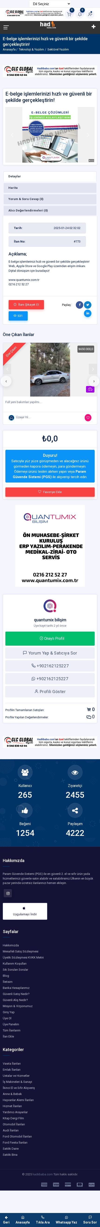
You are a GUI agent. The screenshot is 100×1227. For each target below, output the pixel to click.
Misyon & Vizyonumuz (18, 1006)
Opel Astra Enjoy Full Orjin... (23, 402)
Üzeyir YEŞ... (24, 417)
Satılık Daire (11, 1148)
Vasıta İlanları (12, 1063)
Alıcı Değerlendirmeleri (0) (28, 210)
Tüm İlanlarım (11, 1030)
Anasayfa (9, 49)
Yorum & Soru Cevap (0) (25, 199)
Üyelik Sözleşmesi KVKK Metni (23, 957)
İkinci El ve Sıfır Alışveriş (19, 1088)
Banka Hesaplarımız (16, 988)
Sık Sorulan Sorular (15, 969)
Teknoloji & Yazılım (31, 49)
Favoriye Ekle (52, 492)
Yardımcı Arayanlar (15, 1112)
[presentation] (6, 381)
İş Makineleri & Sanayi (17, 1082)
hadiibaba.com (43, 1174)
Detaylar (14, 176)
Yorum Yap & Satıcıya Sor (52, 653)
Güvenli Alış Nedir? (15, 1000)
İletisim (8, 982)
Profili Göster (52, 691)
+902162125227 (52, 665)
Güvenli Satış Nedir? (16, 994)
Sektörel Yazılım (58, 49)
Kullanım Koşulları (15, 963)
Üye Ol (7, 1018)
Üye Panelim (11, 1024)
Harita (13, 188)
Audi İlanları (11, 1130)
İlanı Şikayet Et (28, 304)
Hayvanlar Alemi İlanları (18, 1100)
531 (20, 316)
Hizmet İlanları (12, 1106)
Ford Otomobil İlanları (17, 1136)
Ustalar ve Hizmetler (16, 1075)
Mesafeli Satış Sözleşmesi (20, 951)
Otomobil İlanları (14, 1124)
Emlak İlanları (11, 1069)
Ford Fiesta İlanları (15, 1142)
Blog (6, 975)
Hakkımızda (11, 945)
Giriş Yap (9, 1012)
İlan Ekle (8, 1036)
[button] (12, 135)
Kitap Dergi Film (13, 1118)
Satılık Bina (10, 1154)
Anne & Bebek (12, 1094)
